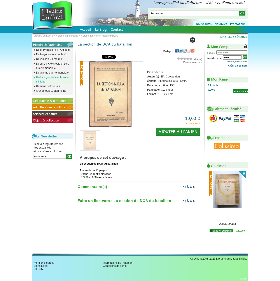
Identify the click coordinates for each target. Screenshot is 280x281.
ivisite (243, 258)
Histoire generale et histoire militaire (52, 79)
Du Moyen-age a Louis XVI (52, 54)
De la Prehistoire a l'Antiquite (53, 49)
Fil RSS (38, 268)
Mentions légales (44, 262)
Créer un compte (237, 65)
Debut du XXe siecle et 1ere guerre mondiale (52, 66)
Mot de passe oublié (237, 61)
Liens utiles (40, 265)
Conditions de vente (115, 265)
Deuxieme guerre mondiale (52, 72)
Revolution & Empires (49, 59)
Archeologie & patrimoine (51, 90)
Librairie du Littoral (43, 35)
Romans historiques (48, 86)
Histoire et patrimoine (67, 35)
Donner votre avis (192, 62)
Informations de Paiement (118, 262)
